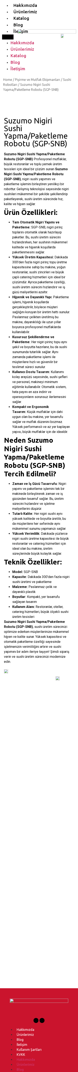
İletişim (17, 68)
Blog (18, 24)
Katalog (21, 18)
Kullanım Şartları (29, 1049)
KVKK (21, 1054)
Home (7, 79)
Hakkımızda (25, 5)
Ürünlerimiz (25, 11)
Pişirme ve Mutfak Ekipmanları (37, 79)
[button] (8, 37)
